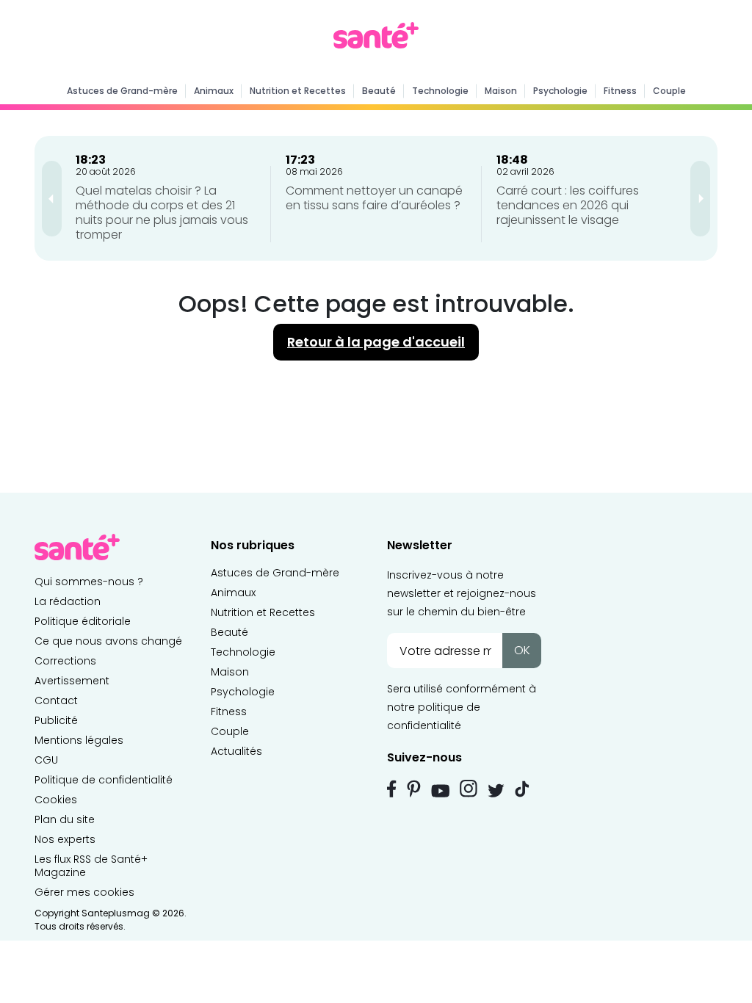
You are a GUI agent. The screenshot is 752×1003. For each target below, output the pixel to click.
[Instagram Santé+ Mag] (468, 788)
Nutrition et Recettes (298, 90)
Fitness (620, 90)
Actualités (236, 751)
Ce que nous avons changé (108, 641)
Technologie (440, 90)
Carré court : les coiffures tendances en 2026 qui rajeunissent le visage (567, 205)
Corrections (65, 660)
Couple (669, 90)
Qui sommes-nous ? (89, 581)
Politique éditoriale (83, 621)
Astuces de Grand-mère (122, 90)
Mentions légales (79, 740)
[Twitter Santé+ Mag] (496, 790)
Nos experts (65, 839)
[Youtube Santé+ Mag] (440, 790)
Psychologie (560, 90)
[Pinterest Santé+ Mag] (414, 788)
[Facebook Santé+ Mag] (392, 788)
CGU (46, 760)
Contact (56, 700)
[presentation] (52, 198)
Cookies (56, 799)
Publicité (56, 720)
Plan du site (65, 819)
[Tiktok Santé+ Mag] (522, 787)
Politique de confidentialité (104, 779)
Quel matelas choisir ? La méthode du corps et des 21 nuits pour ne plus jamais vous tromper (162, 212)
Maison (501, 90)
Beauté (379, 90)
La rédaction (68, 601)
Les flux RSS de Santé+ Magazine (91, 866)
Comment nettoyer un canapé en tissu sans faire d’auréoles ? (374, 198)
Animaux (214, 90)
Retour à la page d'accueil (376, 342)
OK (522, 650)
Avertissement (72, 680)
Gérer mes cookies (84, 892)
